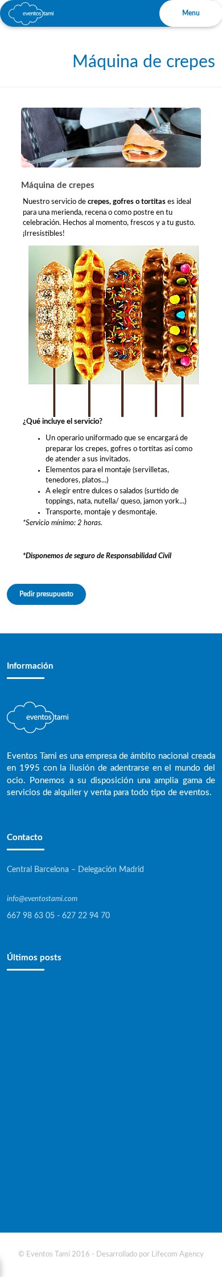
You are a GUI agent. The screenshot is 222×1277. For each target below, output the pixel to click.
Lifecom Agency (177, 1254)
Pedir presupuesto (46, 594)
